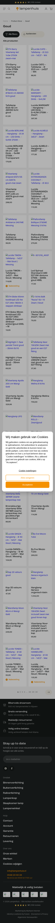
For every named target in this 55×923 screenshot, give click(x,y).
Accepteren (27, 485)
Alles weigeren (27, 478)
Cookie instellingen (27, 471)
